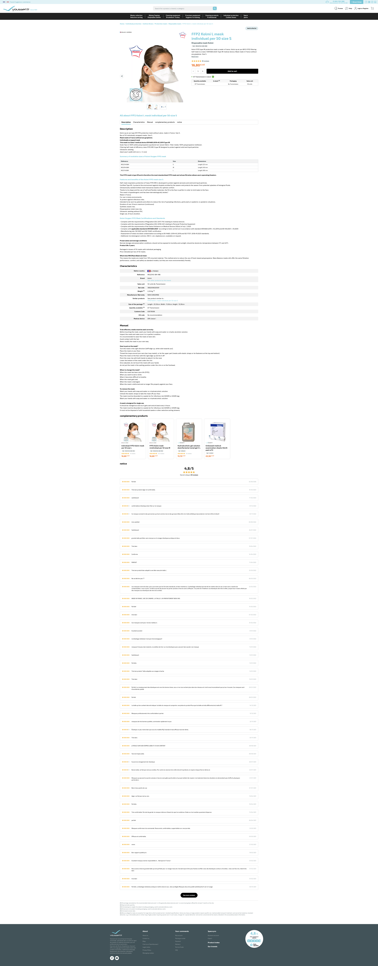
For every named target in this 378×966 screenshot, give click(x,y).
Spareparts (246, 16)
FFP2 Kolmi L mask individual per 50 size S (163, 300)
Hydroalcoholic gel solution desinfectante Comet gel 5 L (189, 447)
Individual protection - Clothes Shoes (139, 24)
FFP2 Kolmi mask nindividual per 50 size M (160, 447)
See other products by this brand (159, 280)
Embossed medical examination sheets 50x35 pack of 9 (216, 448)
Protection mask (161, 24)
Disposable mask (175, 24)
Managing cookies (148, 953)
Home (122, 24)
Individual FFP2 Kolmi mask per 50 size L (132, 447)
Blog (144, 941)
